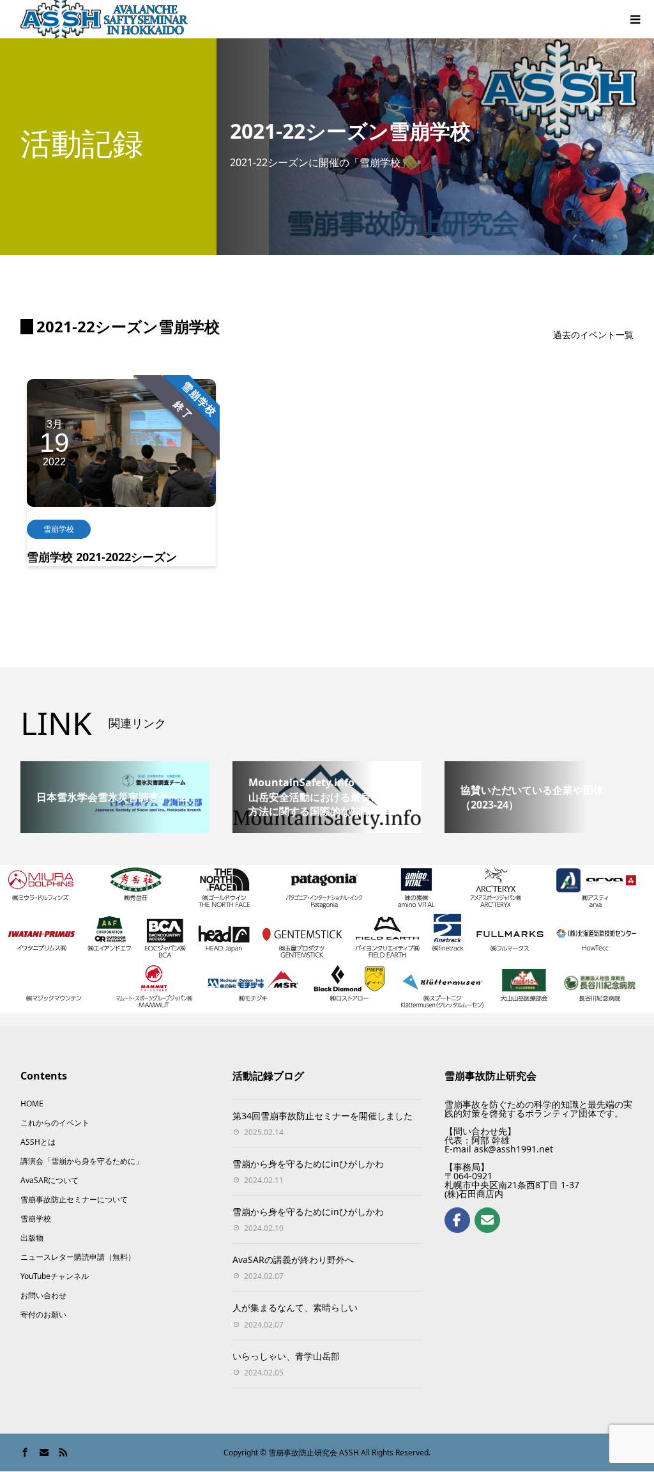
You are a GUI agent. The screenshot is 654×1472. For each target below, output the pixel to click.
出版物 (31, 1237)
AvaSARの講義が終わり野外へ (293, 1259)
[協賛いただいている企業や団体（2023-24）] (539, 766)
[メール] (487, 1220)
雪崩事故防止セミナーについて (74, 1199)
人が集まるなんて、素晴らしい (295, 1307)
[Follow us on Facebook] (457, 1220)
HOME (31, 1103)
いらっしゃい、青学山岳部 (286, 1356)
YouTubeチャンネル (54, 1276)
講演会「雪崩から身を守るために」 (81, 1161)
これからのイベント (54, 1122)
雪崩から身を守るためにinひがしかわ (308, 1164)
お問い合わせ (43, 1295)
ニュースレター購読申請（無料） (77, 1256)
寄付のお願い (43, 1314)
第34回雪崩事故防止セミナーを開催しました (322, 1116)
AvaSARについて (49, 1180)
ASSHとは (38, 1141)
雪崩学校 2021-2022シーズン (102, 556)
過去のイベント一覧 (593, 335)
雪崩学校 (58, 528)
